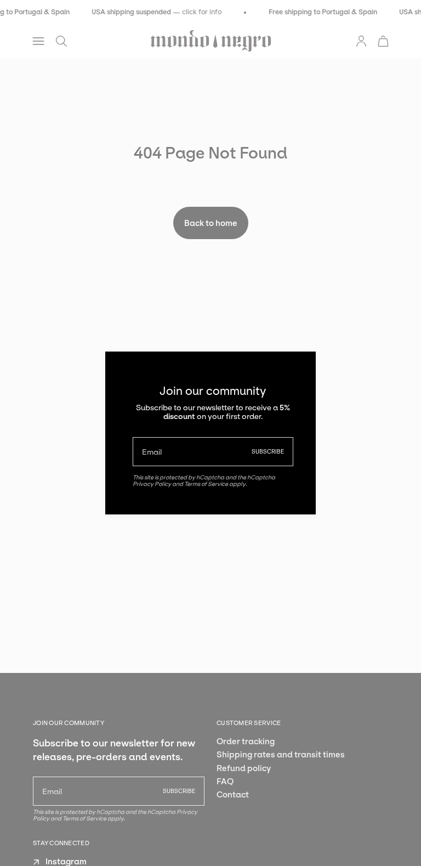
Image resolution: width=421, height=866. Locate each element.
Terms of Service (206, 483)
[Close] (299, 368)
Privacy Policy (152, 483)
